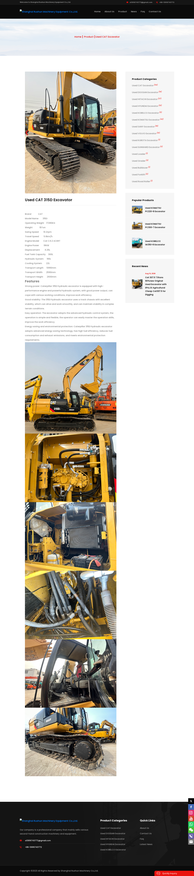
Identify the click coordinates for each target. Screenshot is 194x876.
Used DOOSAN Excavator (147, 92)
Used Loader (140, 154)
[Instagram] (191, 813)
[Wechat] (191, 830)
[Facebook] (191, 807)
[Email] (191, 842)
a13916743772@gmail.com (141, 2)
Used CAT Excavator (108, 36)
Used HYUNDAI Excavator (147, 106)
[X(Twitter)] (191, 801)
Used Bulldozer (141, 167)
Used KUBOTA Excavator (146, 140)
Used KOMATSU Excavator (148, 119)
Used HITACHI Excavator (146, 99)
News (134, 11)
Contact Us (155, 11)
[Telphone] (191, 836)
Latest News (146, 791)
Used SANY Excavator (145, 126)
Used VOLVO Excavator (146, 133)
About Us (109, 11)
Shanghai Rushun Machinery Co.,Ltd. (79, 817)
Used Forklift (140, 174)
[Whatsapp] (191, 824)
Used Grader (140, 160)
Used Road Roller (142, 181)
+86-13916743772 (166, 2)
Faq (143, 11)
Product (122, 11)
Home (97, 11)
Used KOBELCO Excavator (147, 112)
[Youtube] (191, 818)
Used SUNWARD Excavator (147, 147)
